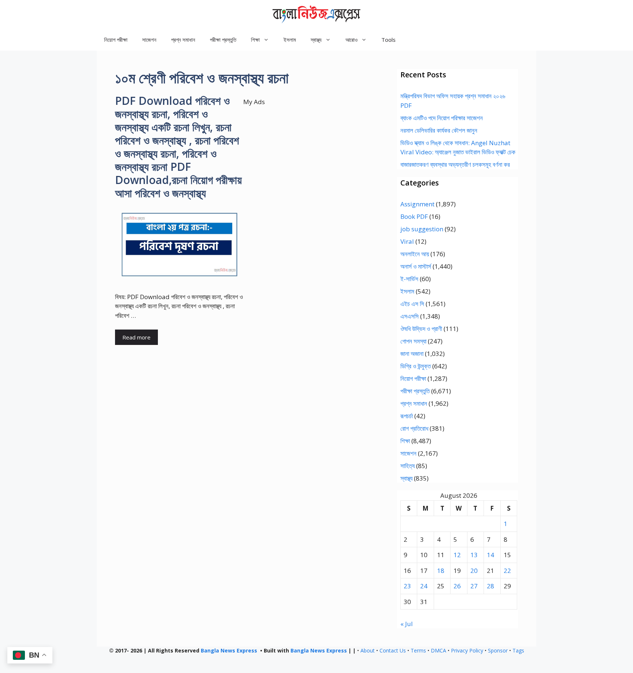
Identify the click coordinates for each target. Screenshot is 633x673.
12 (457, 555)
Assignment (417, 204)
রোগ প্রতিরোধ (414, 428)
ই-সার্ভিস (409, 279)
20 (474, 570)
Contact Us (393, 650)
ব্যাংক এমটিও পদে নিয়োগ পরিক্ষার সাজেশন (441, 118)
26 (457, 586)
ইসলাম (290, 39)
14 (490, 555)
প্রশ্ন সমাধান (183, 39)
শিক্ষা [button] (255, 39)
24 (423, 586)
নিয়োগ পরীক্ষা (115, 39)
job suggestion (421, 229)
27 (474, 586)
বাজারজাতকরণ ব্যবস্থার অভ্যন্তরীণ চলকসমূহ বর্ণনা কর (455, 164)
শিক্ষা (405, 441)
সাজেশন (149, 39)
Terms (418, 650)
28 (490, 586)
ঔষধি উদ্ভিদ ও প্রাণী (421, 328)
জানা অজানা (411, 353)
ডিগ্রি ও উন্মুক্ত (415, 366)
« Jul (406, 623)
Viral (407, 241)
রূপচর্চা (406, 416)
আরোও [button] (351, 39)
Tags (518, 650)
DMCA (438, 650)
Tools (388, 39)
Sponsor (498, 650)
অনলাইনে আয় (414, 254)
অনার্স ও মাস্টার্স (415, 266)
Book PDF (414, 216)
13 (474, 555)
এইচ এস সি (412, 303)
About (367, 650)
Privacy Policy (467, 650)
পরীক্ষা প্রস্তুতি (223, 39)
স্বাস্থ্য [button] (316, 39)
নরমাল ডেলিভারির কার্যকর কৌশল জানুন (438, 130)
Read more (136, 337)
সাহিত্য (407, 465)
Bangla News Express (229, 650)
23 (407, 586)
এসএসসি (409, 316)
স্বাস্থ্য (406, 478)
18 (440, 570)
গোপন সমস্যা (413, 341)
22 (507, 570)
